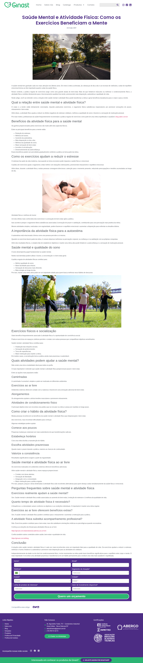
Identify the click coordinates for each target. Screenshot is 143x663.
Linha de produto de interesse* (26, 585)
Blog (58, 5)
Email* (74, 561)
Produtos (78, 5)
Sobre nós (48, 5)
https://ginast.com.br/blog (20, 538)
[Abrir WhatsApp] (138, 658)
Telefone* (17, 569)
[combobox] (110, 5)
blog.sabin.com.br (121, 117)
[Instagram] (31, 650)
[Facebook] (34, 650)
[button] (34, 607)
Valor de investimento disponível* (85, 585)
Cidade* (75, 577)
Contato (90, 5)
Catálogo (67, 5)
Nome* (16, 561)
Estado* (17, 577)
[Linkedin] (38, 650)
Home (38, 5)
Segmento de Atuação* (81, 569)
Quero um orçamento (71, 596)
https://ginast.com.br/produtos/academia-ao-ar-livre (28, 531)
